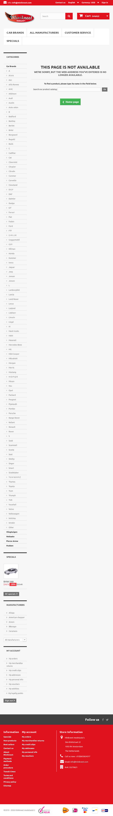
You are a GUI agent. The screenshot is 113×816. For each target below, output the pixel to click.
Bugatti (11, 139)
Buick (10, 144)
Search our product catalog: (45, 89)
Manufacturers (15, 604)
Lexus (11, 303)
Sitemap (7, 785)
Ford (10, 226)
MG (10, 349)
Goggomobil (14, 239)
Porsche (12, 413)
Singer (11, 463)
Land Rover (13, 299)
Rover (11, 431)
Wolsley (12, 518)
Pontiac (11, 408)
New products (10, 740)
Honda (11, 253)
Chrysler (12, 166)
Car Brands (15, 32)
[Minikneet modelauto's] (20, 18)
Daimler (11, 198)
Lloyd (11, 322)
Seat (10, 454)
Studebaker (13, 472)
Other (11, 527)
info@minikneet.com (79, 761)
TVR (10, 500)
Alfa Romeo (13, 84)
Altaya (11, 612)
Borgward (12, 134)
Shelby (11, 459)
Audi (10, 98)
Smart (11, 468)
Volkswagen (13, 513)
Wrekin (11, 522)
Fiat (10, 217)
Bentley (11, 121)
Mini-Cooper (13, 354)
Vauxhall (12, 504)
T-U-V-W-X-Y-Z (14, 477)
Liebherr (12, 312)
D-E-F (10, 189)
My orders (13, 658)
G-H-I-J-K (12, 235)
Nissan (11, 381)
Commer (12, 176)
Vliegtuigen (11, 532)
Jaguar (11, 267)
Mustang (12, 372)
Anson (11, 622)
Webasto (10, 536)
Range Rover (14, 417)
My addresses (14, 675)
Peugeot (12, 399)
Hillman (11, 249)
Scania (11, 449)
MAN (10, 335)
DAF (10, 194)
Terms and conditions (8, 776)
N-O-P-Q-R (13, 376)
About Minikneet (8, 753)
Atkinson (12, 93)
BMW (10, 130)
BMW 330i (9, 581)
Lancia (11, 294)
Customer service (78, 32)
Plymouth (12, 404)
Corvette (12, 180)
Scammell (12, 445)
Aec (10, 80)
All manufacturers (44, 32)
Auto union (13, 107)
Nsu (10, 386)
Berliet (11, 125)
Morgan (11, 363)
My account (13, 650)
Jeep (10, 271)
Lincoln (11, 317)
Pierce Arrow (12, 541)
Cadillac (12, 153)
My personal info (15, 679)
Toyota (11, 486)
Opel (10, 390)
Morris (11, 367)
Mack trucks (13, 331)
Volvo (11, 509)
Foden (11, 221)
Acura (11, 75)
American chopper (16, 617)
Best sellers (9, 744)
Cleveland (12, 185)
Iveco (10, 262)
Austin (11, 102)
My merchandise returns (33, 740)
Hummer (12, 258)
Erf (9, 207)
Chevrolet (12, 162)
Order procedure (8, 766)
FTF (10, 230)
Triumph (12, 495)
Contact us (60, 2)
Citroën (11, 171)
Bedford (12, 116)
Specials (13, 40)
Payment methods (8, 759)
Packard (12, 395)
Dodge (11, 203)
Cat (10, 157)
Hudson (9, 545)
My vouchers (14, 684)
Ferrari (11, 212)
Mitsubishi (12, 358)
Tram (10, 491)
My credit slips (14, 670)
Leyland (11, 308)
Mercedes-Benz (15, 344)
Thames (11, 481)
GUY (10, 244)
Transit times (9, 771)
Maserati (12, 340)
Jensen (11, 276)
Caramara (12, 631)
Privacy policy (10, 782)
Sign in (105, 2)
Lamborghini (14, 290)
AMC (10, 89)
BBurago (12, 626)
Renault (11, 427)
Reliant (11, 422)
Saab (10, 440)
